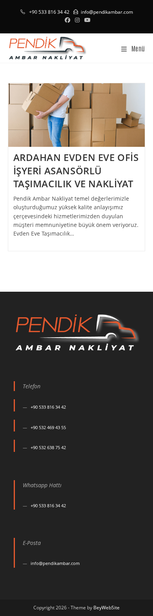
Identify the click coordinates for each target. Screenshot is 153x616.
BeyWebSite (106, 607)
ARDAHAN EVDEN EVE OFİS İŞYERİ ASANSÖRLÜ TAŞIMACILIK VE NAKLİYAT (76, 170)
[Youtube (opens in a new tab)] (86, 20)
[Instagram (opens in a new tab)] (77, 20)
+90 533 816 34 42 (48, 407)
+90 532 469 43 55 (48, 427)
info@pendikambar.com (107, 12)
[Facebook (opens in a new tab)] (67, 20)
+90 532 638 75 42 (48, 447)
